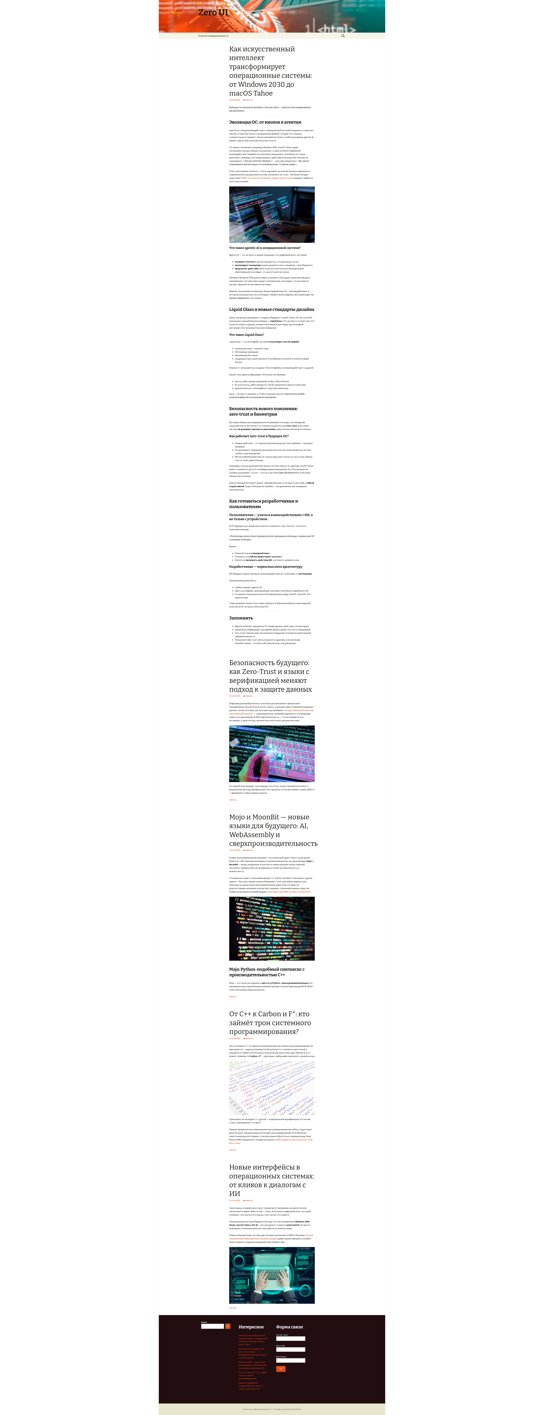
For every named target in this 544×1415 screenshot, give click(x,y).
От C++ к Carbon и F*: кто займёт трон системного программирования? (270, 1023)
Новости (249, 100)
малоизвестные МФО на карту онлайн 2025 (289, 891)
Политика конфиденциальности (213, 35)
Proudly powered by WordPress (287, 1409)
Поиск (204, 1322)
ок (228, 1326)
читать (233, 799)
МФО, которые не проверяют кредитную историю (267, 177)
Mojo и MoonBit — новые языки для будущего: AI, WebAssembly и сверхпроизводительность (253, 1365)
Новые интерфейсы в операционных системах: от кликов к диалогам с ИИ (251, 1386)
